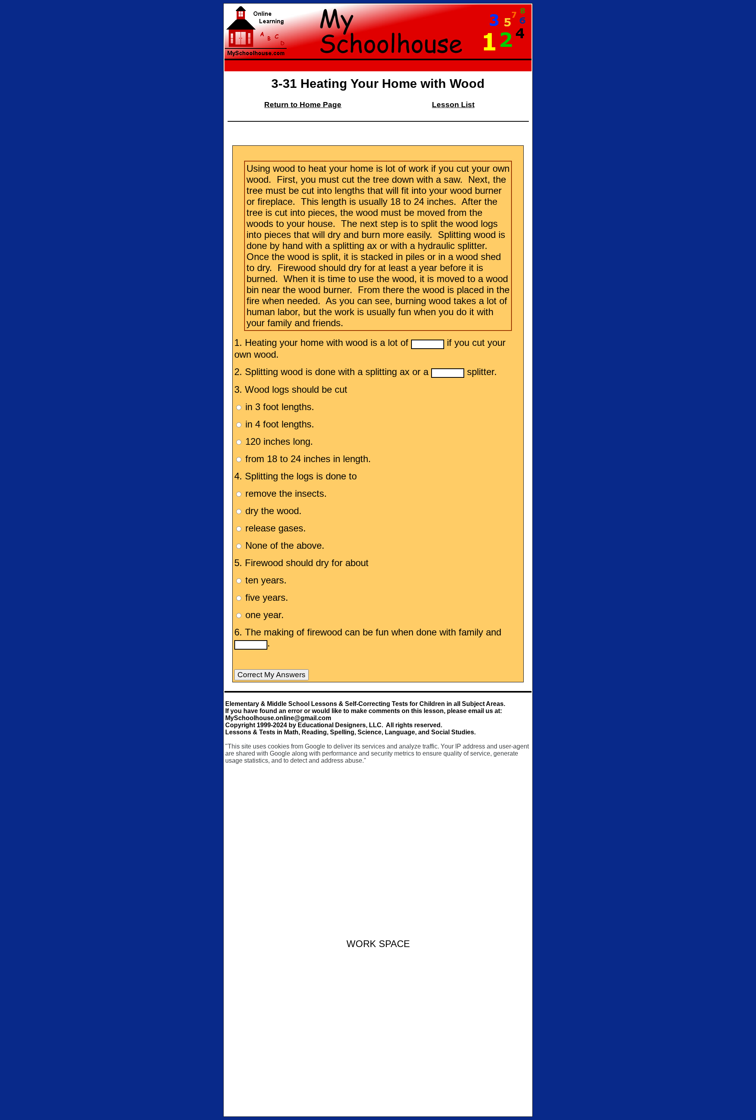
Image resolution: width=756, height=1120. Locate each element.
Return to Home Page (302, 104)
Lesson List (453, 104)
